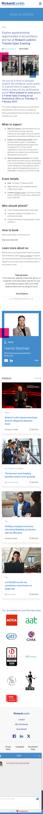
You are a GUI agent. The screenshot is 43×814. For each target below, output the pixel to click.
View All (38, 378)
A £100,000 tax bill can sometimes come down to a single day (18, 585)
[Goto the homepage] (12, 4)
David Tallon (11, 594)
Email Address (22, 294)
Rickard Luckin (20, 193)
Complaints (20, 747)
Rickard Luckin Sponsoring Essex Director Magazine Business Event (21, 420)
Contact (21, 719)
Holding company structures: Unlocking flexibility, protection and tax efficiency (20, 529)
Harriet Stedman (10, 49)
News (4, 27)
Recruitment (21, 729)
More (37, 360)
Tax (6, 521)
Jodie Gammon (13, 482)
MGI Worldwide (21, 724)
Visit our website (25, 256)
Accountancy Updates (14, 468)
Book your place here (10, 240)
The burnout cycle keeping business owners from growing (20, 475)
